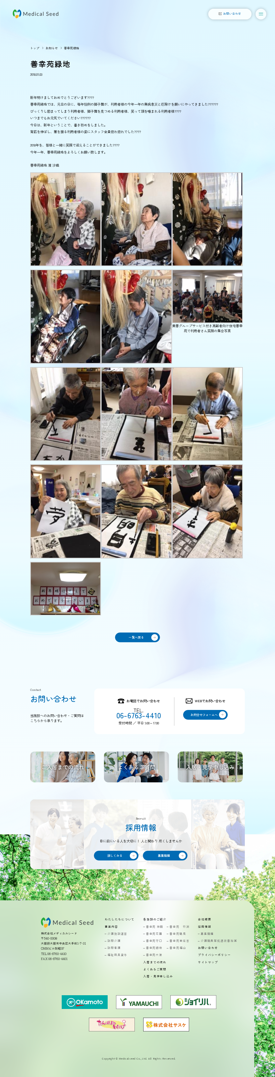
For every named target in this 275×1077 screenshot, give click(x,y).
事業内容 (111, 927)
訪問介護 (113, 941)
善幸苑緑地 (154, 948)
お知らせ (52, 48)
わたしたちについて (119, 919)
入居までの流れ (154, 962)
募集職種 (207, 934)
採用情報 (204, 927)
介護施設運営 (117, 934)
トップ (34, 48)
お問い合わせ (208, 948)
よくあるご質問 (154, 969)
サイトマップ (208, 962)
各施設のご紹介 (154, 919)
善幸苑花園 (154, 934)
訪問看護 (113, 948)
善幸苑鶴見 (177, 934)
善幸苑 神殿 (154, 927)
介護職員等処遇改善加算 (219, 941)
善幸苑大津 (154, 955)
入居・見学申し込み (158, 976)
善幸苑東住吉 (179, 941)
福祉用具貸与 (117, 955)
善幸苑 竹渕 (179, 927)
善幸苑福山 (177, 948)
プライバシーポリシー (214, 955)
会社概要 (204, 919)
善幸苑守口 (154, 941)
